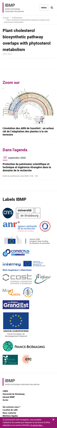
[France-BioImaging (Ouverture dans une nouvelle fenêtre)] (24, 346)
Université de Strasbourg (14, 394)
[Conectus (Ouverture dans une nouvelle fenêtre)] (16, 252)
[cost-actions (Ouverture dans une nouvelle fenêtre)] (17, 279)
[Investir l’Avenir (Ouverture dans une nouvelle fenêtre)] (45, 226)
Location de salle (10, 410)
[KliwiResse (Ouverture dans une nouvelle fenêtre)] (10, 359)
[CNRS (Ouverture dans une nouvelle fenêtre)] (8, 213)
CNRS (5, 391)
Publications (17, 18)
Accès (5, 400)
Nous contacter (9, 413)
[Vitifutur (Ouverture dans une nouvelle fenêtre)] (43, 279)
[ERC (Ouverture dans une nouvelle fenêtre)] (26, 359)
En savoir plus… (36, 425)
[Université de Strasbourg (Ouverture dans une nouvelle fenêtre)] (28, 213)
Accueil (5, 18)
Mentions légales (10, 416)
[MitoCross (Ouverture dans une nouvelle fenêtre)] (11, 292)
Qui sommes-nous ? (11, 407)
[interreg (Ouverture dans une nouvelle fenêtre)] (24, 266)
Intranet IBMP (9, 397)
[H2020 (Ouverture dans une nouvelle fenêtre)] (27, 239)
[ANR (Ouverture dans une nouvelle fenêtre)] (20, 226)
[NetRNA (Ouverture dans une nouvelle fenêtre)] (28, 292)
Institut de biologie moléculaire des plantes (14, 7)
